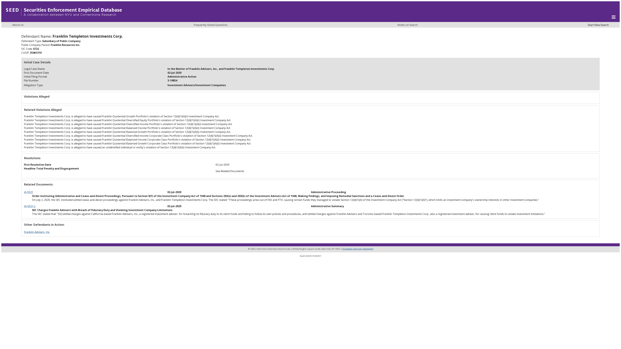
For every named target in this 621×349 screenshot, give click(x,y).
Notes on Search (408, 25)
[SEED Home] (64, 20)
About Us (18, 25)
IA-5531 (28, 192)
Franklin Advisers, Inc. (37, 232)
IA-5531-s (29, 206)
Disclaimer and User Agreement (358, 248)
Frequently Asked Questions (211, 25)
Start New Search (598, 25)
